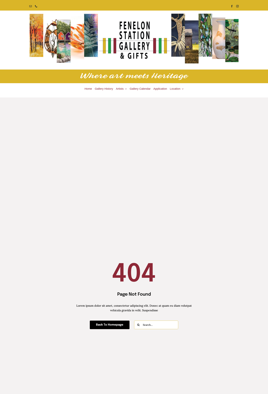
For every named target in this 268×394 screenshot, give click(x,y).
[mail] (30, 6)
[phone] (36, 6)
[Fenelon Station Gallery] (134, 15)
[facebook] (232, 6)
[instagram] (237, 6)
